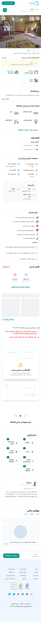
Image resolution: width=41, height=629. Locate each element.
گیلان (33, 51)
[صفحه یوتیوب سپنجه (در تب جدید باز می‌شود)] (18, 594)
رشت (28, 51)
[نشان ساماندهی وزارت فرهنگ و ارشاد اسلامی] (20, 586)
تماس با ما (35, 575)
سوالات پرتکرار (23, 572)
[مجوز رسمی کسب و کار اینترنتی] (14, 586)
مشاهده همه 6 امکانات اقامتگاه (28, 130)
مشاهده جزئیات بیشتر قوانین (20, 287)
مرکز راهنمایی (23, 575)
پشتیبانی (24, 579)
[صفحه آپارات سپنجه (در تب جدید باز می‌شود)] (27, 594)
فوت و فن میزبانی (10, 575)
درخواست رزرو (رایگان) (11, 556)
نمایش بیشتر (5, 99)
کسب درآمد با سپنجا (10, 579)
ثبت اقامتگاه (12, 572)
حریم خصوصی (14, 604)
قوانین (21, 604)
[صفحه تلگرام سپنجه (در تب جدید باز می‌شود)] (9, 594)
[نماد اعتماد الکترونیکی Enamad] (27, 586)
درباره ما (36, 572)
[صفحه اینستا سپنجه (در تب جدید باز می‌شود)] (31, 594)
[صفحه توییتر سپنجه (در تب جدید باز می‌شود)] (14, 594)
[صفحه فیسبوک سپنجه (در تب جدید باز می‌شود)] (22, 594)
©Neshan (6, 543)
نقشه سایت (27, 604)
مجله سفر (35, 579)
